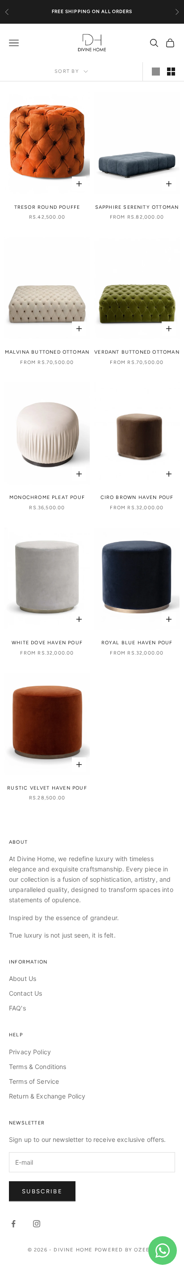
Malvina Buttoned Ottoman (47, 352)
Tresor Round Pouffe (47, 207)
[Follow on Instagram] (36, 1223)
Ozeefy (145, 1250)
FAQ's (17, 1008)
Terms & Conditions (38, 1066)
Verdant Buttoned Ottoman (137, 352)
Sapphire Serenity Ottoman (137, 207)
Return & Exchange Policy (47, 1096)
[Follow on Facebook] (13, 1223)
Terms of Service (34, 1081)
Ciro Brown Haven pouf (137, 497)
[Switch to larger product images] (156, 71)
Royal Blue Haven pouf (137, 643)
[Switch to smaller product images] (171, 71)
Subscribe (42, 1191)
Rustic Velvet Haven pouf (47, 788)
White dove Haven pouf (47, 643)
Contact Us (25, 993)
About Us (22, 978)
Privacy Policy (30, 1052)
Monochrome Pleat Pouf (47, 497)
